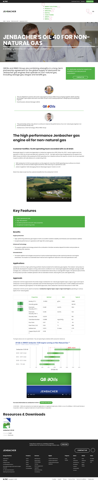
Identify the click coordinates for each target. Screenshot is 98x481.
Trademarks (91, 479)
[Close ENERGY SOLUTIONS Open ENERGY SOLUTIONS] (58, 7)
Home (4, 21)
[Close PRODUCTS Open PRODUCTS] (53, 9)
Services (8, 21)
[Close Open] (90, 13)
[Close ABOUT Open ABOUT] (51, 17)
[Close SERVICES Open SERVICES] (52, 11)
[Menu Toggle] (43, 4)
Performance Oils (14, 21)
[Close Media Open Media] (50, 19)
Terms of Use (71, 479)
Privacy (65, 479)
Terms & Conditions (81, 479)
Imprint (59, 479)
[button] (93, 11)
